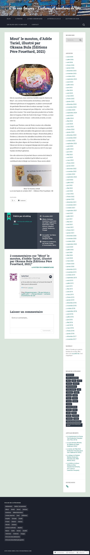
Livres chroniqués (34, 19)
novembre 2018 (71, 305)
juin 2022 (70, 185)
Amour (79, 380)
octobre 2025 (71, 76)
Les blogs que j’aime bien (17, 24)
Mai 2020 (70, 255)
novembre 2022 (71, 171)
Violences (69, 418)
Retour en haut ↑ (79, 551)
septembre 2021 (72, 210)
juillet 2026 (70, 59)
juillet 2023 (70, 149)
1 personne (30, 287)
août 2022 (70, 180)
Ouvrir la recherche (84, 25)
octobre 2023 (71, 140)
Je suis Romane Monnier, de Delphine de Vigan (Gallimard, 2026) (74, 444)
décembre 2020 (71, 236)
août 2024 (70, 115)
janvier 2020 (70, 266)
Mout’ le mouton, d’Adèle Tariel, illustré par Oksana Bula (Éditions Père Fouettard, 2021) (31, 45)
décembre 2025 (71, 70)
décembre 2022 (71, 168)
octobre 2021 (71, 208)
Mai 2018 (70, 322)
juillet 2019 (70, 283)
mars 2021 (70, 227)
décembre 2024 (71, 104)
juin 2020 (70, 252)
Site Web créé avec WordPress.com (17, 551)
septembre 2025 (72, 79)
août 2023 (70, 146)
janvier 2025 (70, 101)
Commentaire (46, 330)
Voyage (44, 230)
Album (44, 219)
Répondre (50, 276)
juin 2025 (70, 87)
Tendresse (51, 228)
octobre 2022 (71, 174)
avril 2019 (70, 291)
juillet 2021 (70, 216)
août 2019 (70, 280)
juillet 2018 (70, 317)
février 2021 (70, 230)
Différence (52, 223)
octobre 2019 (71, 275)
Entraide (69, 395)
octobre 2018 (71, 308)
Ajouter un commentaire (43, 267)
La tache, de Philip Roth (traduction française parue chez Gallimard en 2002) (75, 450)
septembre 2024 (72, 112)
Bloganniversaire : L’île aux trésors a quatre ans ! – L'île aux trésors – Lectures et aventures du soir (35, 293)
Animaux (50, 219)
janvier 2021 (70, 233)
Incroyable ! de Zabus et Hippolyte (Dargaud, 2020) (49, 236)
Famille (75, 395)
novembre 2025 (71, 73)
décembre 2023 (71, 135)
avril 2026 (70, 62)
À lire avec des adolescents (74, 421)
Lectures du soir (72, 19)
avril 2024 (70, 124)
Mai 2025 (70, 90)
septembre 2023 (72, 143)
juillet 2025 (70, 84)
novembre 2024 (71, 107)
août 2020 (70, 247)
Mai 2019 (70, 289)
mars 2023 (70, 160)
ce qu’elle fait (75, 353)
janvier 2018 (70, 333)
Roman (74, 412)
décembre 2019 (71, 269)
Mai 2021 (70, 222)
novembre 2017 (71, 339)
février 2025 (70, 98)
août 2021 (70, 213)
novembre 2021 (71, 205)
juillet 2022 (70, 182)
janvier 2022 (70, 199)
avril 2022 (70, 191)
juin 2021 (70, 219)
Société (69, 415)
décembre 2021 (71, 202)
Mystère (69, 409)
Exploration (46, 224)
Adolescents (70, 374)
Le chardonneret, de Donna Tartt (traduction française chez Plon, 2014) (75, 438)
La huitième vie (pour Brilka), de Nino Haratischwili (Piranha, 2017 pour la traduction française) (73, 466)
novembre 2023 (71, 138)
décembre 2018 (71, 303)
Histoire (75, 398)
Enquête (76, 392)
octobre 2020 (71, 241)
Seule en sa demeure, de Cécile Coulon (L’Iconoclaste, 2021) (49, 243)
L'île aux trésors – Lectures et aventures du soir (45, 8)
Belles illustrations (71, 386)
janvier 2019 (70, 300)
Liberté (44, 228)
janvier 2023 (70, 166)
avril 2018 (70, 325)
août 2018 (70, 314)
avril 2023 (70, 157)
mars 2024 (70, 126)
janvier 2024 (70, 132)
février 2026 (70, 65)
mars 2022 (70, 194)
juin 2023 (70, 152)
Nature (75, 409)
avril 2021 (70, 224)
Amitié (73, 380)
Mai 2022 (70, 188)
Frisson (69, 398)
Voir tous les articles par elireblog (22, 223)
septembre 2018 (72, 311)
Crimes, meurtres (71, 389)
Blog (9, 19)
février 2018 (70, 331)
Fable (52, 224)
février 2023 (70, 163)
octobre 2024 (71, 110)
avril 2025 (70, 93)
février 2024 (70, 129)
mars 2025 (70, 96)
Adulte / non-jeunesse (72, 377)
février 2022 (70, 196)
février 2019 (70, 297)
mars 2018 (70, 328)
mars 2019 (70, 294)
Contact (35, 24)
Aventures (45, 221)
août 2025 (70, 82)
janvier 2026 (70, 68)
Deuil (79, 389)
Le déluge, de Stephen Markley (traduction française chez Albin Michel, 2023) (73, 458)
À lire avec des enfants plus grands (74, 425)
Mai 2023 (70, 154)
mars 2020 (70, 261)
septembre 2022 (72, 177)
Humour (44, 226)
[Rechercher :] (74, 40)
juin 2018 (70, 319)
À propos (18, 19)
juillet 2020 (70, 249)
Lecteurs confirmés (71, 407)
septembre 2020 (72, 244)
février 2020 (70, 263)
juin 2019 (70, 286)
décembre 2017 (71, 336)
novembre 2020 (71, 238)
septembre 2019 (72, 277)
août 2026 (70, 57)
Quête (68, 412)
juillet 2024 (70, 118)
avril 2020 (70, 258)
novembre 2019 (71, 272)
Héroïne (75, 401)
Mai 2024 (70, 121)
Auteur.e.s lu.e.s (54, 19)
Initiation (51, 226)
